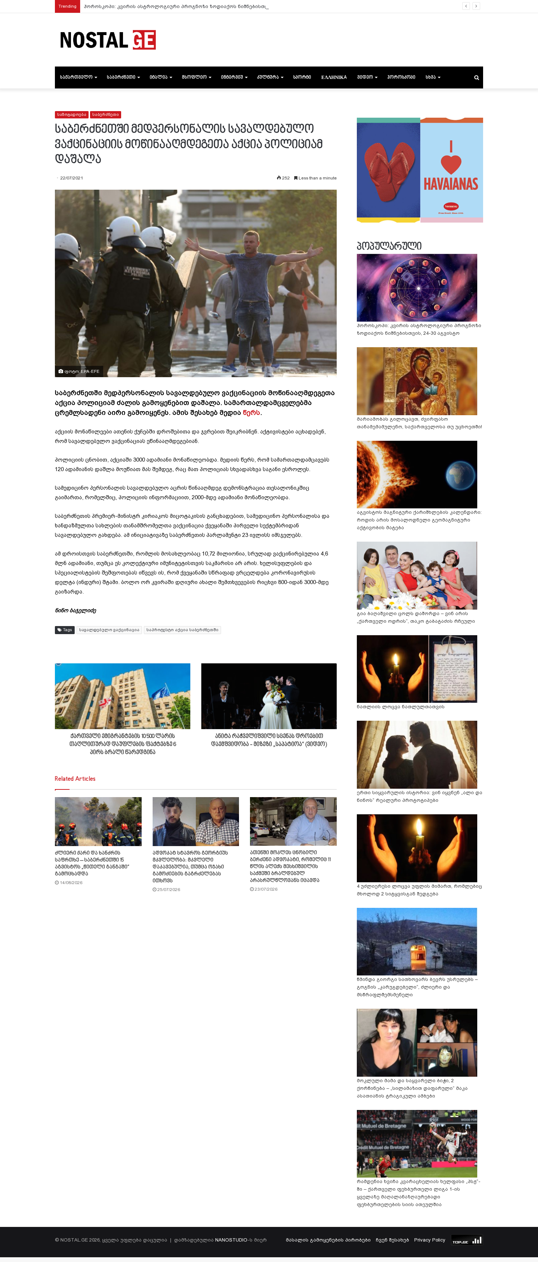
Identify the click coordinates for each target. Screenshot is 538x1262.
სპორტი (302, 77)
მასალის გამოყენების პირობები (328, 1240)
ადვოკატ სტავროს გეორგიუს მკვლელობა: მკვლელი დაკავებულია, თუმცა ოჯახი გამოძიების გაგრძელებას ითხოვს (190, 867)
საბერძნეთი (121, 77)
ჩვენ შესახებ (392, 1240)
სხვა (431, 77)
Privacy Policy (429, 1240)
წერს (251, 412)
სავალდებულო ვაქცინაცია (109, 630)
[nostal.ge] (108, 40)
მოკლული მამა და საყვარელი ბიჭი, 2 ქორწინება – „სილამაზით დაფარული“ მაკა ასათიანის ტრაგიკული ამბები (412, 1088)
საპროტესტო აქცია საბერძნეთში (182, 630)
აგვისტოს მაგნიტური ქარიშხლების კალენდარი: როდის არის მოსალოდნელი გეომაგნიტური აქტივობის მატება (419, 519)
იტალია (159, 77)
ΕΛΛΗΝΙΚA (334, 77)
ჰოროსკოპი (401, 77)
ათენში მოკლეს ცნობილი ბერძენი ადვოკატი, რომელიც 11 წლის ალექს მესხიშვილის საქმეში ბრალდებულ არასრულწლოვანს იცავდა (290, 867)
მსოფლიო (194, 77)
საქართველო (76, 77)
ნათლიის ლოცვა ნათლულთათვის (401, 706)
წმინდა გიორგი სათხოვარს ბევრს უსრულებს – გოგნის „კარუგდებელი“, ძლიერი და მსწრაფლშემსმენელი (417, 987)
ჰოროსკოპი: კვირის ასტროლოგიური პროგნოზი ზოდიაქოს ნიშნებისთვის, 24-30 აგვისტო (198, 6)
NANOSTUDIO (231, 1240)
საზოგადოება (71, 114)
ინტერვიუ (232, 77)
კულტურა (268, 77)
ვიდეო (365, 77)
